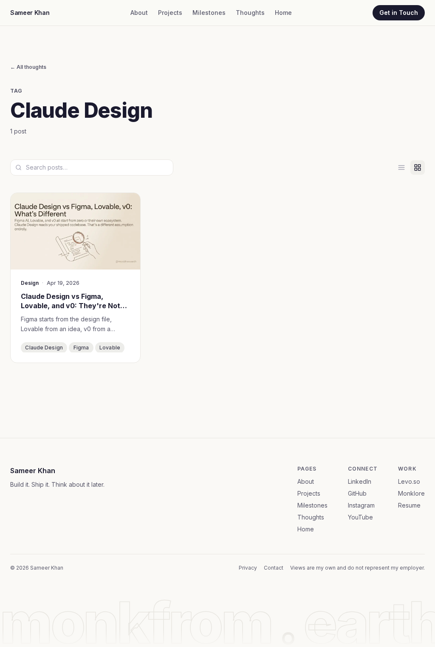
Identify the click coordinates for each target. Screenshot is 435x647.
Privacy (248, 568)
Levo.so (409, 481)
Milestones (209, 12)
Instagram (361, 505)
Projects (170, 12)
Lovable (109, 347)
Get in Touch (398, 12)
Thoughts (250, 12)
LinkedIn (359, 481)
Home (283, 12)
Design (30, 283)
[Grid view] (417, 167)
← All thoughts (28, 67)
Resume (409, 505)
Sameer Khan (29, 12)
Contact (273, 568)
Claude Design (44, 347)
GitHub (357, 493)
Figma (81, 347)
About (139, 12)
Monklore (411, 493)
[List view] (401, 167)
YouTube (360, 517)
